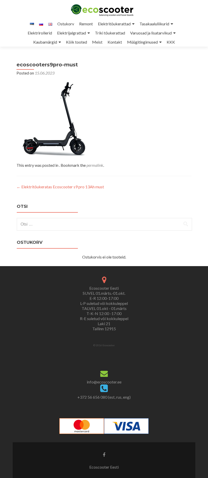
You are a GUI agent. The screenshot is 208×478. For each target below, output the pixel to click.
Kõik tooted (76, 42)
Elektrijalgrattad (71, 32)
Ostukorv (65, 23)
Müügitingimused (142, 42)
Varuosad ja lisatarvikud (151, 32)
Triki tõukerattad (110, 32)
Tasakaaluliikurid (154, 23)
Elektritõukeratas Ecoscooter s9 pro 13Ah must (60, 186)
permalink (94, 165)
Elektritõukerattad (114, 23)
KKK (171, 42)
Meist (97, 42)
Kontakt (115, 42)
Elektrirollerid (40, 32)
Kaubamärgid (45, 42)
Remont (86, 23)
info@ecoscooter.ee (104, 381)
